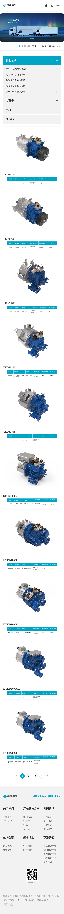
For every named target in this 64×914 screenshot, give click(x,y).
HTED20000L (11, 624)
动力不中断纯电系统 (15, 74)
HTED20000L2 (11, 688)
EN (51, 5)
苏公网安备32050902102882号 (33, 900)
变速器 (10, 119)
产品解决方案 (44, 46)
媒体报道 (48, 821)
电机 (8, 109)
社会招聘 (27, 846)
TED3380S (9, 431)
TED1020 (8, 174)
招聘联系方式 (50, 850)
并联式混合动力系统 (15, 80)
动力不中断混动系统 (15, 92)
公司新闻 (48, 817)
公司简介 (7, 817)
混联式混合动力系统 (15, 86)
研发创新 (7, 846)
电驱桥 (10, 100)
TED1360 (8, 238)
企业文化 (7, 821)
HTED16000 (10, 560)
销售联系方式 (50, 858)
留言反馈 (48, 862)
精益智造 (7, 850)
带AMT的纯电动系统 (16, 69)
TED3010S (9, 367)
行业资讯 (48, 825)
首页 (34, 46)
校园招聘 (27, 850)
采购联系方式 (50, 854)
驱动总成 (56, 46)
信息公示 (48, 829)
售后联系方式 (50, 846)
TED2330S (9, 303)
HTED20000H (11, 752)
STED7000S (10, 495)
